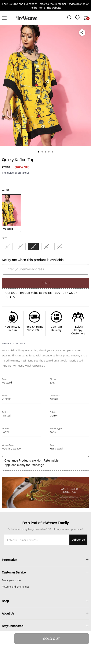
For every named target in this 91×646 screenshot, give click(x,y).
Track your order (12, 580)
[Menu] (4, 18)
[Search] (67, 17)
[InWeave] (26, 17)
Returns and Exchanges (16, 586)
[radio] (11, 213)
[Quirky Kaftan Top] (45, 85)
